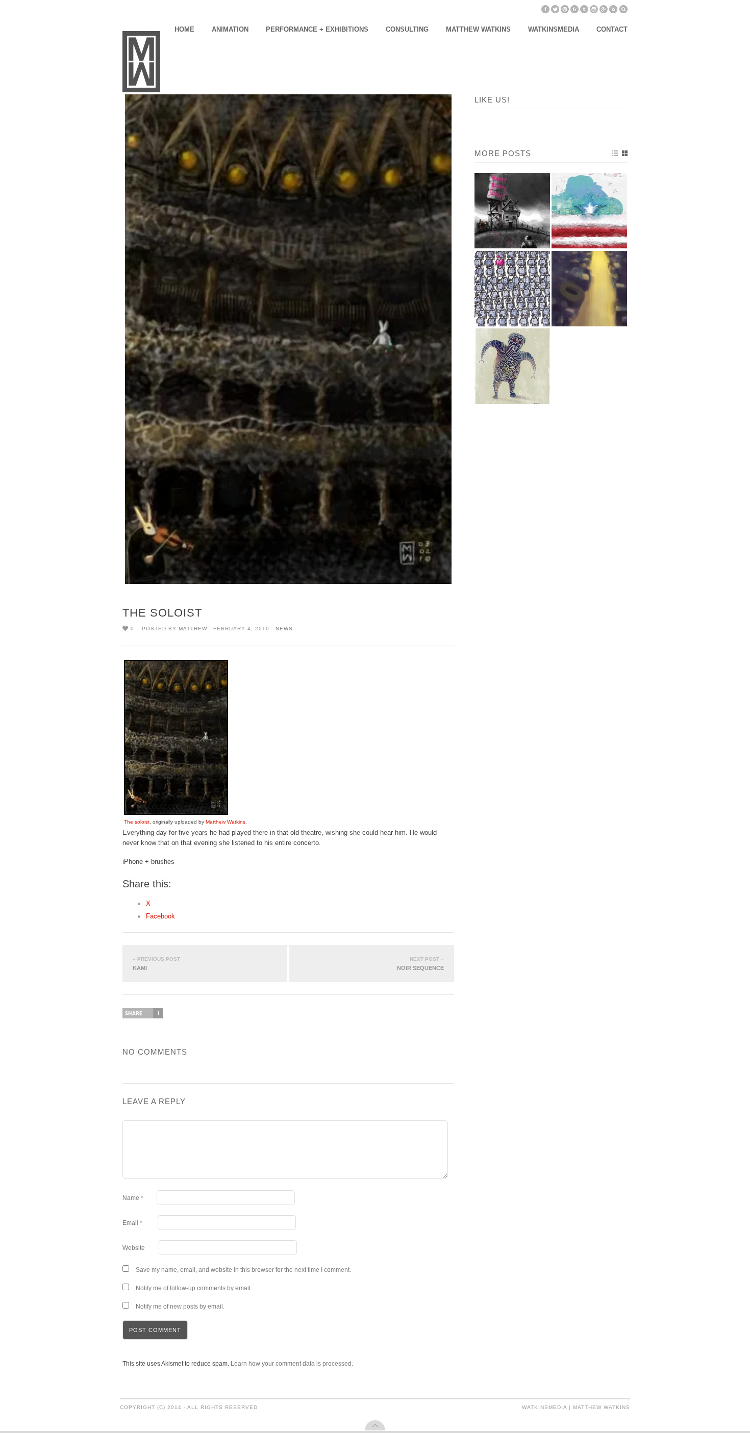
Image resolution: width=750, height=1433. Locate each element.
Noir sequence (420, 963)
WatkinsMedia (553, 29)
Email (132, 1222)
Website (133, 1247)
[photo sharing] (176, 812)
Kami (156, 963)
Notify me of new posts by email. (180, 1306)
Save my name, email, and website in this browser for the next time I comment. (243, 1269)
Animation (230, 29)
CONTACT (612, 29)
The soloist (136, 822)
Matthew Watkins (478, 29)
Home (184, 29)
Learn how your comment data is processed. (292, 1363)
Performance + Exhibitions (317, 29)
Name (132, 1197)
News (284, 628)
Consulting (407, 29)
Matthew (193, 628)
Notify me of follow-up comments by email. (194, 1288)
